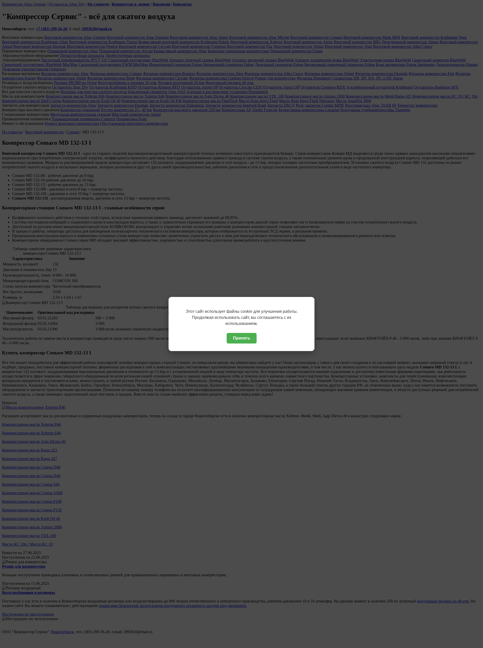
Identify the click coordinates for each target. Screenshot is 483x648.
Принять (241, 338)
